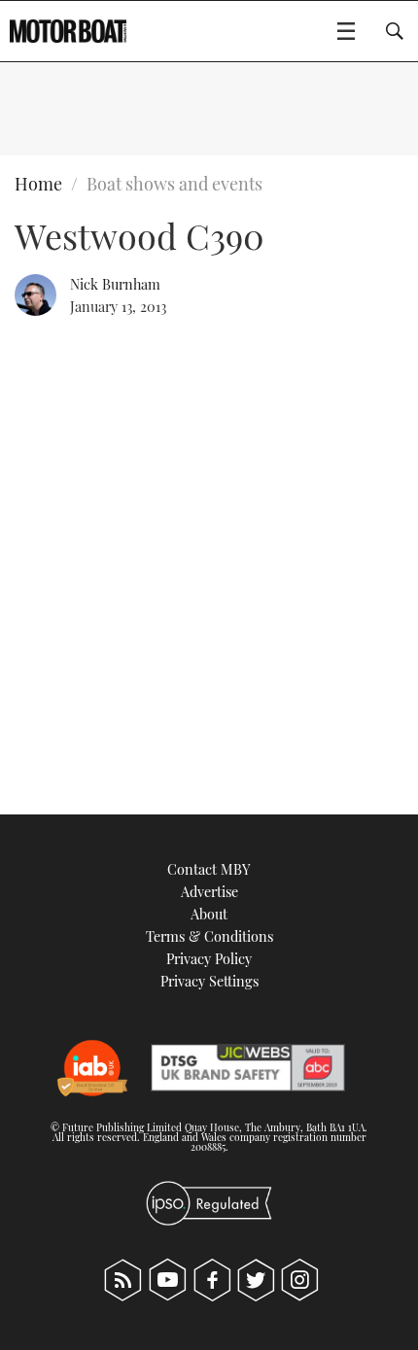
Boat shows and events (174, 183)
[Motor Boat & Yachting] (68, 31)
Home (38, 183)
